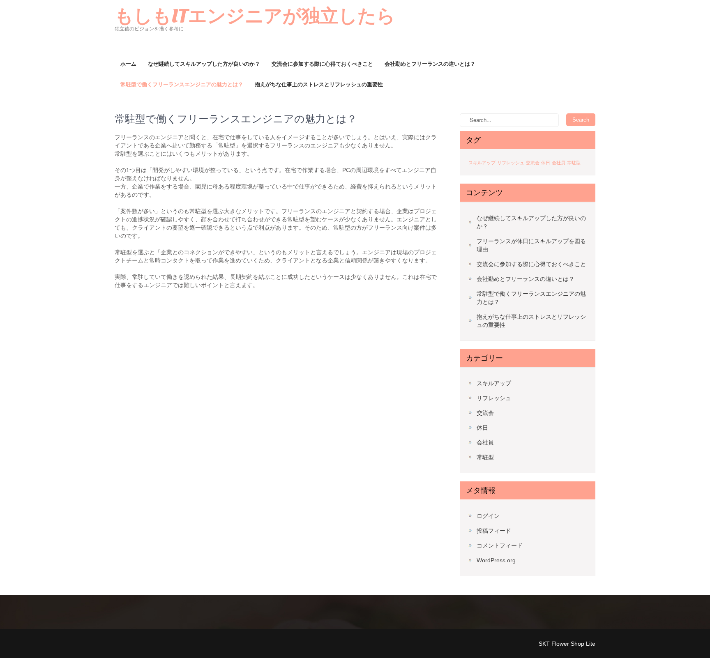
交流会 (532, 162)
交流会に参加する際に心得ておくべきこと (322, 64)
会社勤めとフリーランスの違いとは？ (430, 64)
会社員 (558, 162)
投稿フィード (494, 530)
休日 (545, 162)
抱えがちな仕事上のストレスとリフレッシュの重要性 (319, 84)
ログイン (488, 516)
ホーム (128, 64)
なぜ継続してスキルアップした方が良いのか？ (204, 64)
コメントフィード (500, 545)
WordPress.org (496, 560)
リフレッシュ (510, 162)
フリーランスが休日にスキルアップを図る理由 (531, 245)
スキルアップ (482, 162)
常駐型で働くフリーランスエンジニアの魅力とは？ (181, 84)
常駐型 (574, 162)
